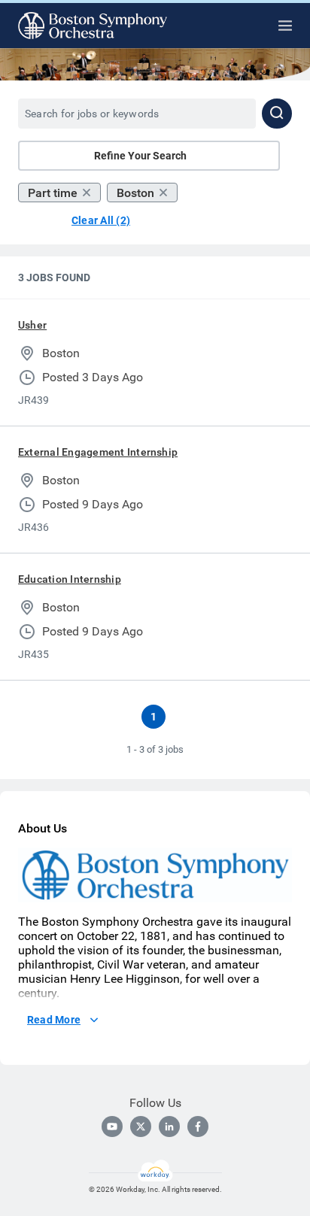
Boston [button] (135, 193)
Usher (32, 325)
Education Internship (69, 579)
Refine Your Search (140, 156)
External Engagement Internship (98, 452)
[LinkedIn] (169, 1126)
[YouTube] (112, 1126)
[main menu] (285, 25)
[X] (140, 1126)
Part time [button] (53, 193)
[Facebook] (197, 1126)
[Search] (277, 114)
